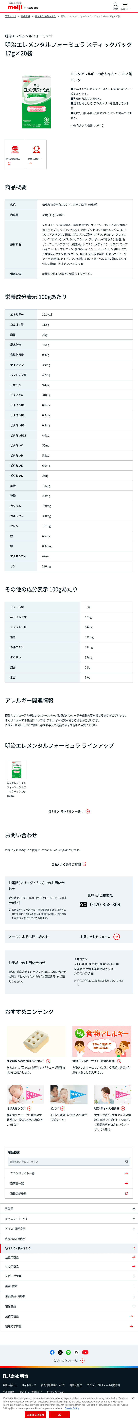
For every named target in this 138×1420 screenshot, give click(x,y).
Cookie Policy (71, 1408)
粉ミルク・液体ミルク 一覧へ (65, 811)
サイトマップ (29, 1385)
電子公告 (74, 1385)
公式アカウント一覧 (66, 1361)
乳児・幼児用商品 (15, 1239)
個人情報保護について (53, 1385)
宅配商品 (10, 1306)
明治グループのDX (29, 1392)
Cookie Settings (55, 1392)
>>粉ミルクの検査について (87, 125)
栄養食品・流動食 (15, 1296)
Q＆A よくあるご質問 (66, 864)
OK (59, 1414)
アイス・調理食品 (15, 1229)
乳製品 (9, 1208)
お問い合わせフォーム (95, 936)
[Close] (132, 1398)
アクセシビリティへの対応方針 (103, 1385)
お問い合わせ (10, 1385)
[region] (69, 1406)
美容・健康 (11, 1286)
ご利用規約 (8, 1392)
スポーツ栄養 (13, 1276)
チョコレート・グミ (16, 1219)
